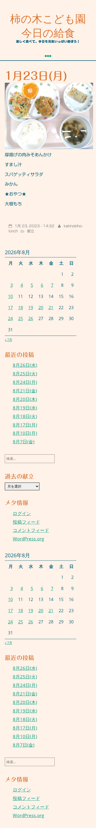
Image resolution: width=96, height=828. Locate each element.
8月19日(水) (25, 408)
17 (10, 307)
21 (51, 307)
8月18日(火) (25, 416)
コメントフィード (31, 530)
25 (20, 318)
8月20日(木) (25, 399)
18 (20, 307)
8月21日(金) (25, 391)
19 (30, 307)
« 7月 (8, 339)
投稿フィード (26, 522)
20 (40, 307)
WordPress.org (28, 539)
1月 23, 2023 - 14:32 (34, 226)
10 (10, 296)
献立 (30, 231)
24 (10, 318)
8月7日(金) (23, 442)
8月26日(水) (25, 365)
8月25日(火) (25, 374)
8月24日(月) (25, 382)
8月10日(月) (25, 433)
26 (30, 318)
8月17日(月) (25, 425)
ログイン (22, 513)
